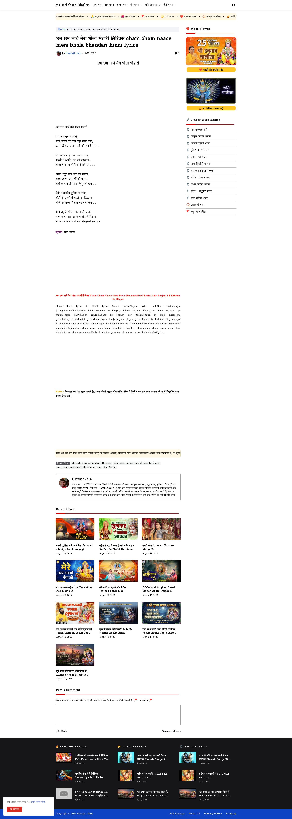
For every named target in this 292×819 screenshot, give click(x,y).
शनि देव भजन (151, 5)
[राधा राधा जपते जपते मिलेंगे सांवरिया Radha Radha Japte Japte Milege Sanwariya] (161, 613)
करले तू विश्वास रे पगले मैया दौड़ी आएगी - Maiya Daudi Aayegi (74, 547)
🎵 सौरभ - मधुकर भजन (199, 191)
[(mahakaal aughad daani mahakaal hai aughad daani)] (161, 571)
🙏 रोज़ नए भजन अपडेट (69, 17)
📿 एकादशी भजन (195, 205)
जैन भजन (134, 5)
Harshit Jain (82, 479)
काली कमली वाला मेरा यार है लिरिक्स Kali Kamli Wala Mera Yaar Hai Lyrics (92, 757)
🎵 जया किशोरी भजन (198, 164)
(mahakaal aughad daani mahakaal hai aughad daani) (158, 589)
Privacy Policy (213, 814)
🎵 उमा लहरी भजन (196, 157)
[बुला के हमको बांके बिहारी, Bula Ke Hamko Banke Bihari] (118, 613)
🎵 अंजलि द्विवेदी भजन (198, 144)
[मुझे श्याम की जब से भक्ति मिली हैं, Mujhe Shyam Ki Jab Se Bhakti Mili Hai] (75, 655)
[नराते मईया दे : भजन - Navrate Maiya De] (161, 529)
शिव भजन (109, 5)
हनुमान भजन (122, 5)
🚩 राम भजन (113, 17)
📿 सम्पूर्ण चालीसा (177, 17)
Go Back (62, 731)
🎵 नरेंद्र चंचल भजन (197, 178)
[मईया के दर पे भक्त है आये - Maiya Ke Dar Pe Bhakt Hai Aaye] (118, 529)
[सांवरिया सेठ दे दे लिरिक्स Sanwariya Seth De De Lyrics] (64, 775)
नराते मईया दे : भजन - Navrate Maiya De (158, 547)
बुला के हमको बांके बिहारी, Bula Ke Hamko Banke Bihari (115, 631)
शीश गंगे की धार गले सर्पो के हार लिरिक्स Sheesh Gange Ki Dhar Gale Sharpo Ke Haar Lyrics (153, 757)
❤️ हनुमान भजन (154, 17)
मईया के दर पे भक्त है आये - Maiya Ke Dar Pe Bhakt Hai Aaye (116, 547)
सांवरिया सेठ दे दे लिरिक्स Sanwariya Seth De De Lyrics (89, 776)
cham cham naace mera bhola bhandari (94, 29)
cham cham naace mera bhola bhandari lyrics (79, 467)
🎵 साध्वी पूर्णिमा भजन (198, 185)
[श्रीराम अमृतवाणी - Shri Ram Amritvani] (126, 775)
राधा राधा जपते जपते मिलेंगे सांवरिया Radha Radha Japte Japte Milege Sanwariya (158, 631)
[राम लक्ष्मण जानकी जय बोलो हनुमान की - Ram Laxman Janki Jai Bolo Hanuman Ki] (75, 613)
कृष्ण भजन (97, 5)
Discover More (170, 731)
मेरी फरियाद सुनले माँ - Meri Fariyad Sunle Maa (113, 589)
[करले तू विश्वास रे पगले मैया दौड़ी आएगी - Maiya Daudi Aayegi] (75, 529)
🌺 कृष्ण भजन (94, 17)
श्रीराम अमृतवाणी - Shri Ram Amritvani (152, 775)
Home (62, 29)
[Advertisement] (118, 97)
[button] (233, 5)
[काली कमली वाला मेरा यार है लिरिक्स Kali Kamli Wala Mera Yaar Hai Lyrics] (64, 757)
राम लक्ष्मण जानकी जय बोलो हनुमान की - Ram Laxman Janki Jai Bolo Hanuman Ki (74, 631)
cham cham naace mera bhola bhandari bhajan (137, 463)
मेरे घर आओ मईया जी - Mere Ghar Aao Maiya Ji (74, 589)
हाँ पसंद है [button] (14, 809)
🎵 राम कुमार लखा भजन (199, 171)
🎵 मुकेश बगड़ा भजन (197, 150)
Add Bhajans (177, 814)
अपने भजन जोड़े (38, 802)
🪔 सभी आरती (199, 17)
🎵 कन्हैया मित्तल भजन (198, 137)
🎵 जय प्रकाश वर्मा (196, 130)
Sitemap (231, 814)
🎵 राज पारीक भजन (197, 198)
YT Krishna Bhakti (73, 5)
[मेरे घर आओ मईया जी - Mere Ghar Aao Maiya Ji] (75, 571)
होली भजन (168, 5)
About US (194, 814)
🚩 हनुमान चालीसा (196, 212)
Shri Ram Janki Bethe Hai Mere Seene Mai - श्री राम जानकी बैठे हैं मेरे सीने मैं (92, 794)
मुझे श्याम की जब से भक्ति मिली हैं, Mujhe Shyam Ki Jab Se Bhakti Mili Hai (71, 673)
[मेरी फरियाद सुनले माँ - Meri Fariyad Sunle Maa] (118, 571)
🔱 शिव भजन (133, 17)
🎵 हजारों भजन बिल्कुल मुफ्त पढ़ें (229, 17)
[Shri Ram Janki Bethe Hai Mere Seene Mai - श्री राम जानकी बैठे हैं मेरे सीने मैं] (64, 793)
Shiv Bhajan (110, 467)
